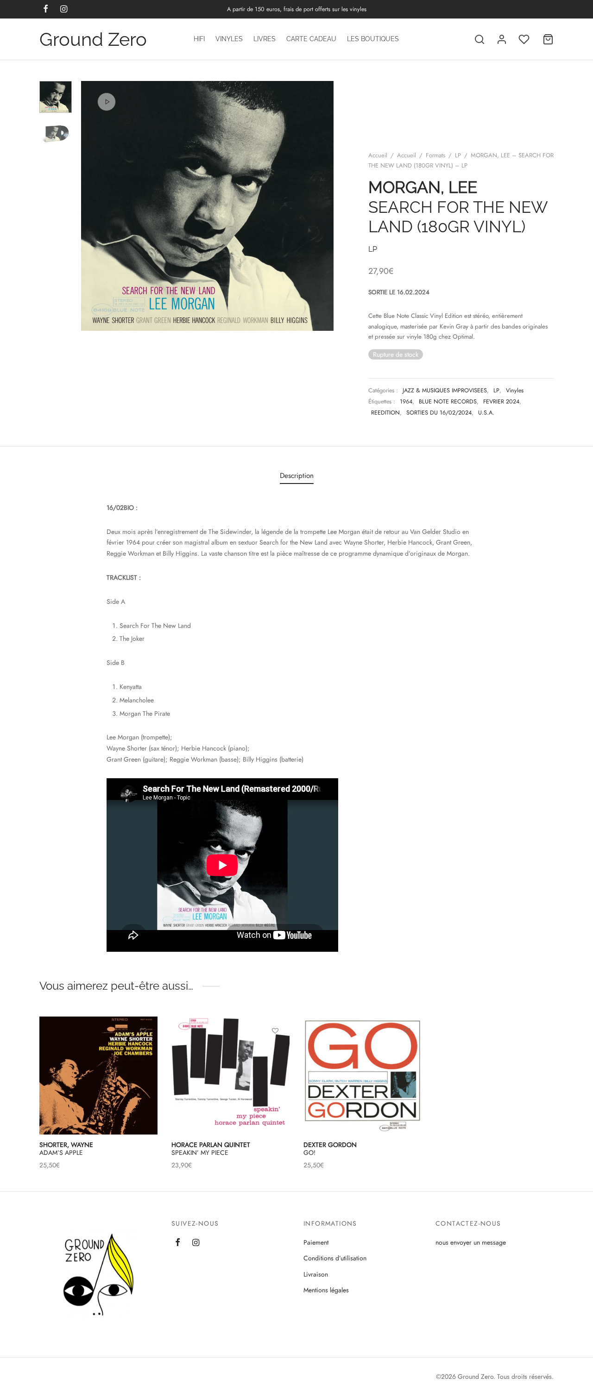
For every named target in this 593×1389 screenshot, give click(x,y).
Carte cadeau (311, 39)
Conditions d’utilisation (334, 1258)
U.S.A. (486, 413)
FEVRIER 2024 (501, 401)
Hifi (199, 39)
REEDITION (385, 413)
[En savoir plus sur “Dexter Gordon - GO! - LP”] (407, 1051)
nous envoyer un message (470, 1242)
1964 (406, 401)
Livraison (315, 1274)
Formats (435, 155)
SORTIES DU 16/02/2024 (439, 413)
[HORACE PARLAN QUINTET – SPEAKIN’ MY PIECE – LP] (230, 1076)
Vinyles (229, 39)
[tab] (297, 475)
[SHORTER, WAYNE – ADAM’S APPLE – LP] (98, 1076)
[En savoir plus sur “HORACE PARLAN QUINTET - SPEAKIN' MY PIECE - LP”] (275, 1051)
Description (297, 476)
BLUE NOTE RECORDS (448, 401)
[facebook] (177, 1243)
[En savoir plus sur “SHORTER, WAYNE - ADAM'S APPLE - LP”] (143, 1051)
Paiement (315, 1242)
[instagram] (196, 1243)
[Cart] (548, 39)
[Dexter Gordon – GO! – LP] (362, 1076)
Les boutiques (373, 39)
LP (458, 155)
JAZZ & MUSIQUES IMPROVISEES (445, 390)
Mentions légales (326, 1290)
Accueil (377, 155)
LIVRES (264, 39)
